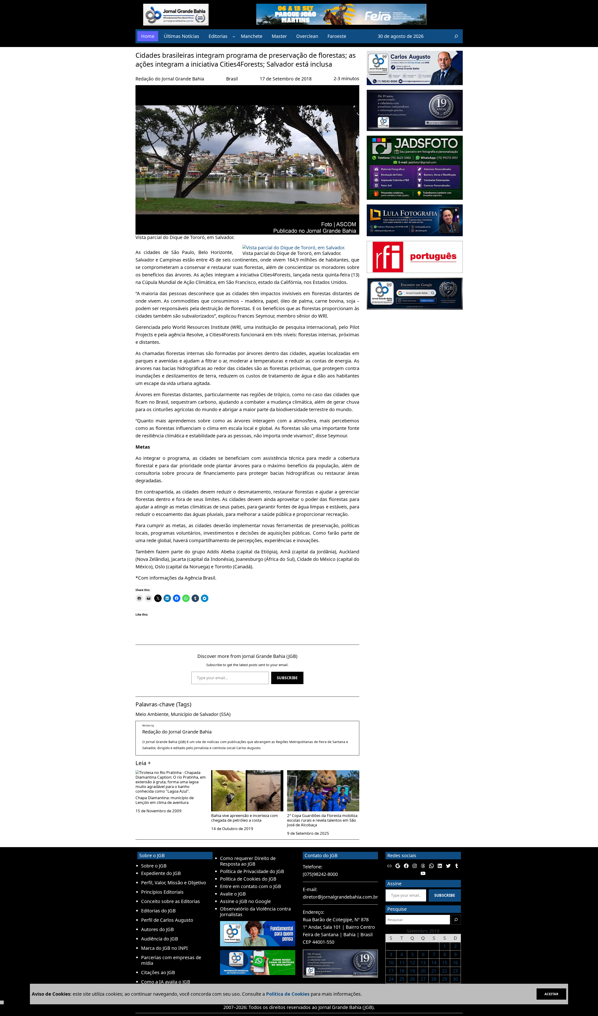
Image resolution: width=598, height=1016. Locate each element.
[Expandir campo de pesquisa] (456, 36)
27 (423, 979)
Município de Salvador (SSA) (201, 714)
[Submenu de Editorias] (233, 36)
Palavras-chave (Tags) (163, 704)
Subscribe (287, 677)
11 (401, 962)
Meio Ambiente (151, 714)
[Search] (456, 920)
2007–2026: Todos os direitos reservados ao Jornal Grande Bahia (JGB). (299, 1007)
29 (444, 979)
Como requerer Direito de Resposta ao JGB (248, 861)
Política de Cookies (288, 994)
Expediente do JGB (161, 873)
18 (401, 971)
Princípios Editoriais (162, 892)
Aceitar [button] (551, 994)
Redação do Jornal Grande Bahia (169, 79)
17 (391, 971)
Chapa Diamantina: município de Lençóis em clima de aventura (164, 800)
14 (433, 962)
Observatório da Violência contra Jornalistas (255, 912)
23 (455, 971)
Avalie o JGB (233, 894)
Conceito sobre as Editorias (170, 901)
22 (444, 971)
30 (455, 979)
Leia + (143, 763)
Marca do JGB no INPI (164, 948)
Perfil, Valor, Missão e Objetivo (173, 882)
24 (391, 979)
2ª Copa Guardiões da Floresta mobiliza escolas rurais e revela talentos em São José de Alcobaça (322, 820)
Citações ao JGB (158, 972)
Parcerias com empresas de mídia (171, 960)
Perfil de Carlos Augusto (167, 920)
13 (423, 962)
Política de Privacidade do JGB (252, 871)
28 (433, 979)
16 (455, 962)
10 (391, 962)
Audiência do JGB (159, 939)
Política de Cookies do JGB (248, 879)
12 (412, 962)
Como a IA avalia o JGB (165, 982)
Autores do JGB (157, 929)
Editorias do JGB (158, 910)
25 (401, 979)
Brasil (232, 79)
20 (423, 971)
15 (444, 962)
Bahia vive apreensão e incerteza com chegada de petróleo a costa (244, 818)
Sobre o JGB (154, 866)
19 (412, 971)
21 (433, 971)
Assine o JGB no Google (245, 901)
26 (412, 979)
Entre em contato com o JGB (250, 886)
